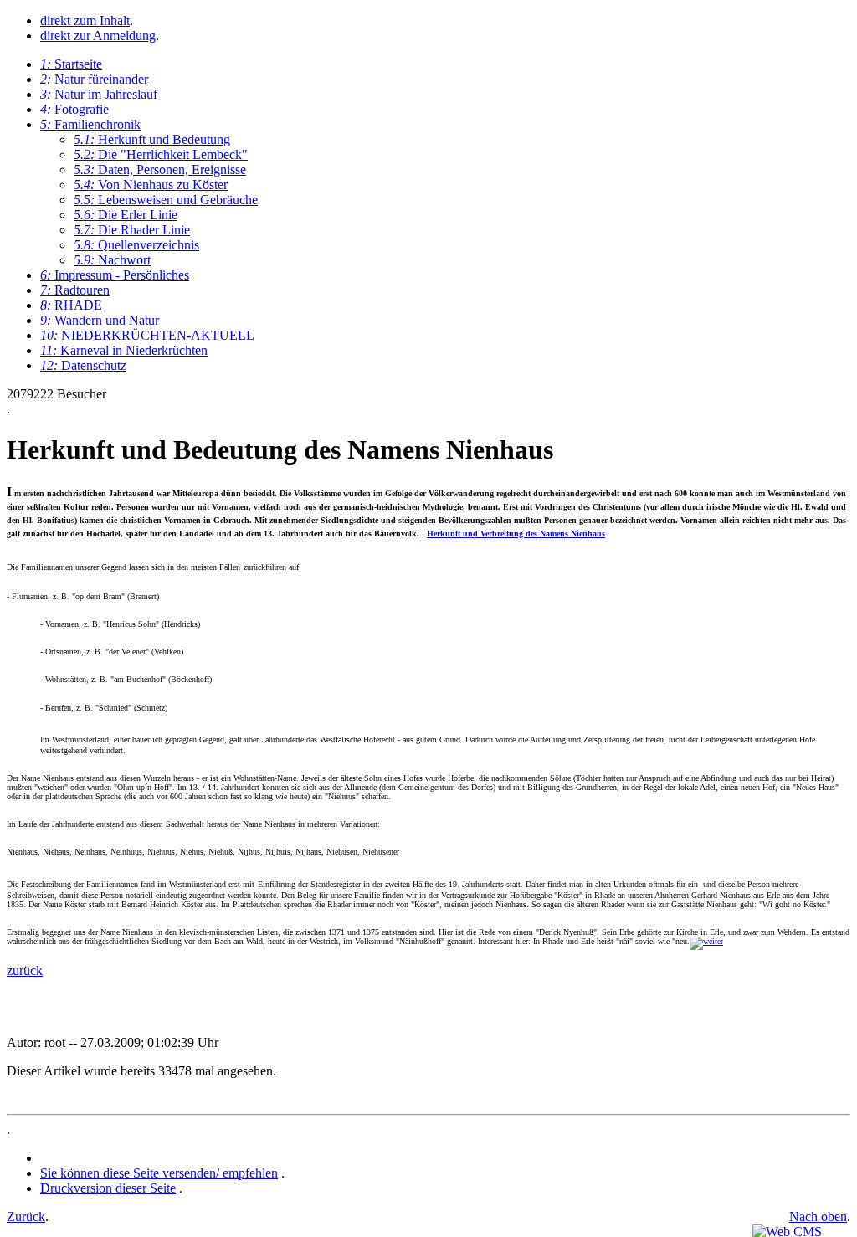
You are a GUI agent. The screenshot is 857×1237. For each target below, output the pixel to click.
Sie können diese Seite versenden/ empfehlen (159, 1173)
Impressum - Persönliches (114, 275)
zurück (25, 970)
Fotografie (74, 109)
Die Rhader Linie (132, 230)
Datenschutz (83, 365)
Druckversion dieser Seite (108, 1188)
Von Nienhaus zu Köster (151, 184)
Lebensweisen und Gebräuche (166, 199)
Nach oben (818, 1216)
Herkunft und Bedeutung (152, 139)
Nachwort (112, 260)
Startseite (71, 64)
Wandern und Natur (99, 320)
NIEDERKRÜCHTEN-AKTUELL (147, 335)
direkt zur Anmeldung (98, 35)
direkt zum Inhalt (85, 20)
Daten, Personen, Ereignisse (160, 169)
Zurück (26, 1216)
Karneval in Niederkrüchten (124, 350)
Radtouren (75, 290)
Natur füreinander (94, 79)
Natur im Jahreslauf (98, 94)
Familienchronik (90, 124)
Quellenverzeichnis (136, 245)
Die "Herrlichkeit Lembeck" (161, 154)
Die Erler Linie (125, 215)
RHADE (71, 305)
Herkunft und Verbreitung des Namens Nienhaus (516, 533)
